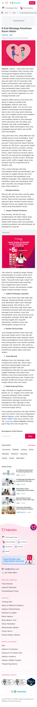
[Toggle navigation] (3, 3)
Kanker (11, 458)
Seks (10, 35)
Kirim (30, 436)
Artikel (14, 13)
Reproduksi (20, 458)
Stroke (31, 449)
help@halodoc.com (10, 569)
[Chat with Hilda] (33, 527)
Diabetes (16, 449)
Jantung (24, 449)
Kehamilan (5, 454)
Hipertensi (23, 454)
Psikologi (5, 35)
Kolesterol (14, 454)
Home (6, 13)
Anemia (4, 458)
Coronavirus (6, 449)
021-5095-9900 (9, 573)
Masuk (32, 3)
